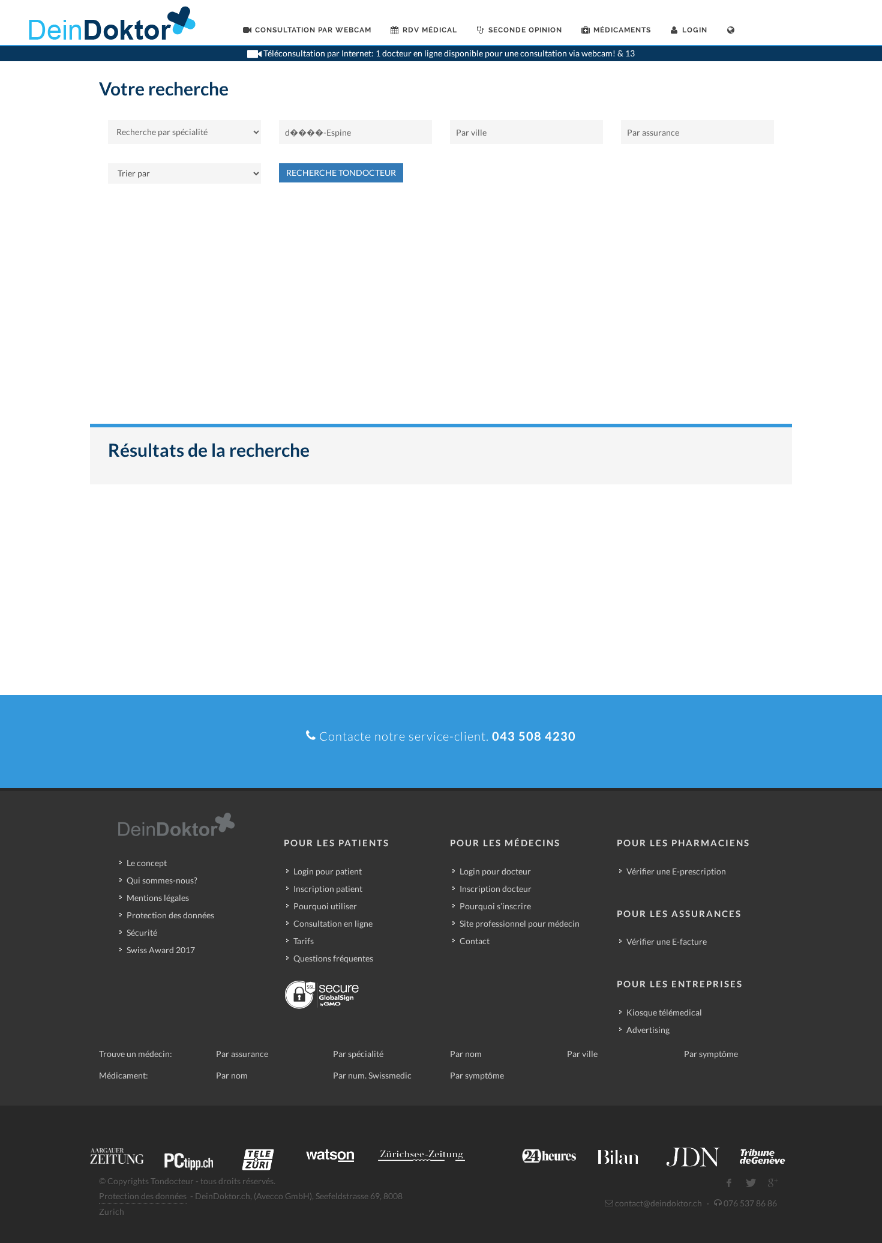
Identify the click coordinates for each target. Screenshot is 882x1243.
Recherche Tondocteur (341, 172)
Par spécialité (358, 1054)
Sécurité (142, 932)
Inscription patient (327, 888)
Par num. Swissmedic (372, 1075)
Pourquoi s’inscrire (495, 906)
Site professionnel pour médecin (520, 923)
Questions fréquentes (333, 958)
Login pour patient (327, 871)
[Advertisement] (441, 310)
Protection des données (170, 915)
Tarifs (303, 941)
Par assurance (242, 1054)
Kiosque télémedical (664, 1012)
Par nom (466, 1054)
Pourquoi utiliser (325, 906)
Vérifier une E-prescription (676, 871)
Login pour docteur (495, 871)
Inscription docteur (496, 888)
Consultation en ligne (333, 923)
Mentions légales (158, 897)
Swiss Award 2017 (161, 950)
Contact (475, 941)
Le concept (147, 863)
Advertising (648, 1030)
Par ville (582, 1054)
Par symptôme (711, 1054)
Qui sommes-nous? (162, 880)
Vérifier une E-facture (666, 941)
